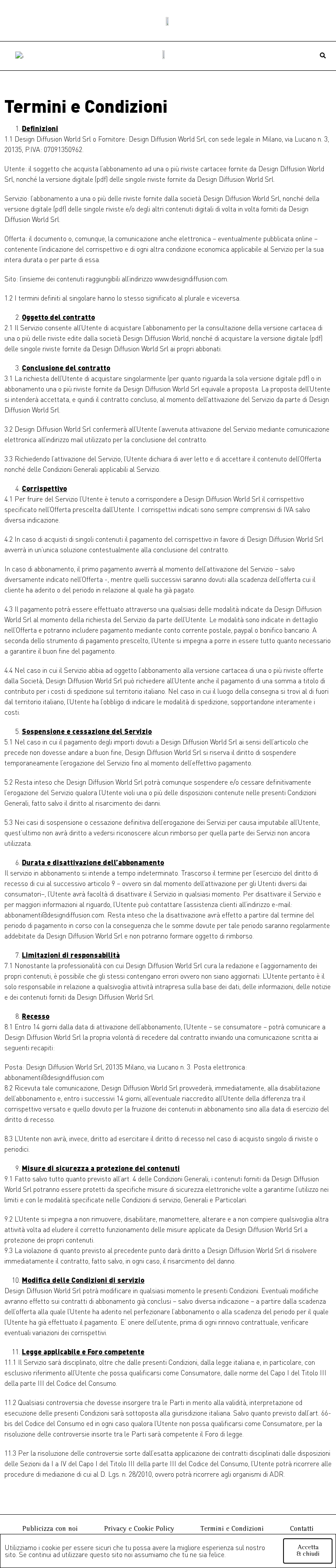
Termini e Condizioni (232, 1529)
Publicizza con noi (50, 1529)
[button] (323, 56)
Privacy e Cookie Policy (139, 1529)
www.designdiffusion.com (190, 278)
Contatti (302, 1529)
